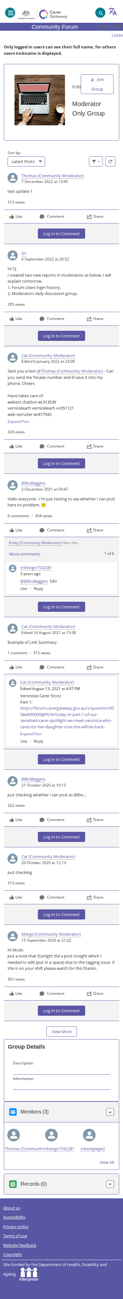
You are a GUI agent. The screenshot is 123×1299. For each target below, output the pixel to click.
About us (11, 1208)
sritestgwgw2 (92, 1149)
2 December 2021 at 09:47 (44, 489)
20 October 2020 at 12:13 (43, 862)
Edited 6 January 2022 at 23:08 (48, 361)
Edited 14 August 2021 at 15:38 (48, 632)
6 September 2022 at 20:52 (45, 259)
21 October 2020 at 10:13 (43, 785)
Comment (55, 216)
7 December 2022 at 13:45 (44, 181)
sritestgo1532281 (58, 1149)
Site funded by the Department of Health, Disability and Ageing (55, 1269)
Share (98, 216)
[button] (110, 1112)
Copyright (12, 1254)
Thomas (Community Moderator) (36, 1149)
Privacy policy (16, 1226)
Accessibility (14, 1217)
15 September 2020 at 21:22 (46, 940)
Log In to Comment (61, 233)
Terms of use (15, 1236)
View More (62, 1031)
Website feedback (19, 1245)
